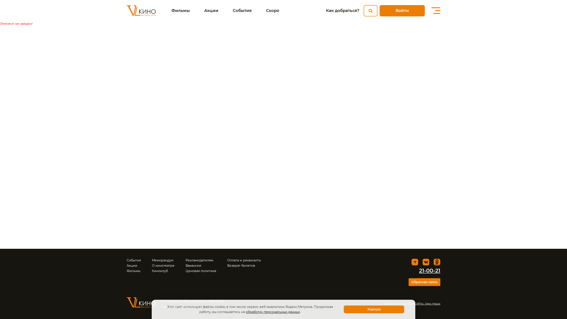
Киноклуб (160, 271)
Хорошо (374, 309)
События (242, 10)
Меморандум (162, 260)
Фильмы (180, 10)
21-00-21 (429, 270)
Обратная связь (424, 282)
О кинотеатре (163, 266)
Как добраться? (342, 10)
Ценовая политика (201, 271)
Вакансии (193, 266)
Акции (211, 10)
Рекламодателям (199, 260)
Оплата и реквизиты (244, 260)
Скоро (272, 10)
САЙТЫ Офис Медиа (427, 303)
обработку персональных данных (273, 312)
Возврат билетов (241, 266)
